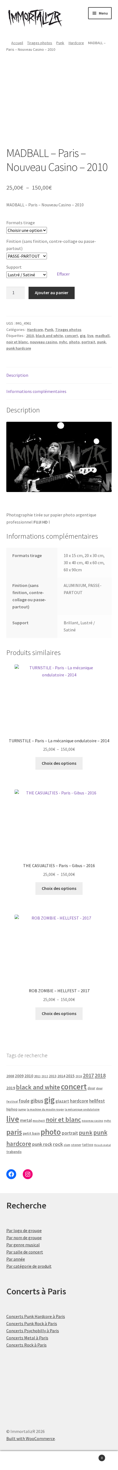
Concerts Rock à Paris (26, 1345)
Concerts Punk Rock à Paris (31, 1323)
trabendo (14, 1151)
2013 (53, 1076)
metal (26, 1120)
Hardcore (76, 42)
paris (14, 1132)
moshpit (39, 1120)
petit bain (31, 1133)
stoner (76, 1145)
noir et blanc (17, 341)
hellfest (97, 1101)
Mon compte (19, 1460)
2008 (10, 1075)
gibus (36, 1100)
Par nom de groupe (24, 1237)
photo (74, 341)
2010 (30, 335)
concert (71, 335)
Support (14, 267)
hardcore (79, 1101)
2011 (37, 1076)
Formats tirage (20, 222)
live (90, 335)
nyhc (63, 341)
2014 (61, 1075)
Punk (60, 42)
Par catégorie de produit (29, 1266)
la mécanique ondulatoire (82, 1109)
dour (91, 1088)
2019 (10, 1087)
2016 (78, 1076)
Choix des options (59, 763)
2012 (44, 1076)
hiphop (12, 1109)
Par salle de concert (24, 1252)
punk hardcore (18, 348)
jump (22, 1109)
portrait (88, 341)
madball (102, 335)
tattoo (87, 1144)
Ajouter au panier (51, 292)
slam (67, 1145)
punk (101, 341)
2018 (100, 1075)
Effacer (63, 274)
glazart (62, 1101)
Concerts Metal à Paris (27, 1337)
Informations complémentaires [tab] (36, 391)
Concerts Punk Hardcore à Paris (35, 1316)
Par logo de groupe (24, 1230)
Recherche (58, 1460)
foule (24, 1101)
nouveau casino (43, 341)
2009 (19, 1075)
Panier (91, 1456)
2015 (70, 1075)
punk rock (42, 1144)
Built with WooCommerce (30, 1438)
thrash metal (102, 1145)
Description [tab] (17, 375)
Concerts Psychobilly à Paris (32, 1330)
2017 (88, 1075)
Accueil (17, 42)
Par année (15, 1259)
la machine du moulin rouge (45, 1109)
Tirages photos (39, 42)
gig (82, 335)
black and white (49, 335)
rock (58, 1144)
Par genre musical (23, 1244)
